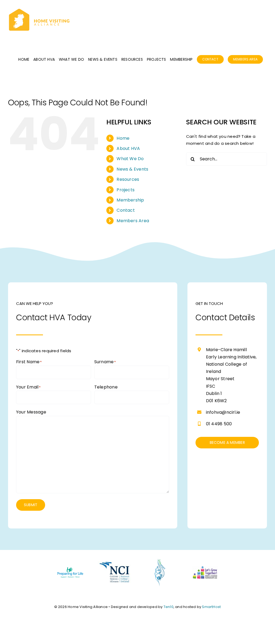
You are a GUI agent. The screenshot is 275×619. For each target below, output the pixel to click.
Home (123, 138)
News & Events (132, 169)
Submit (30, 505)
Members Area (133, 221)
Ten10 (168, 606)
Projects (126, 190)
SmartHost (211, 606)
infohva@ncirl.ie (223, 412)
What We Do (130, 159)
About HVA (128, 148)
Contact (126, 210)
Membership (130, 200)
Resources (128, 179)
